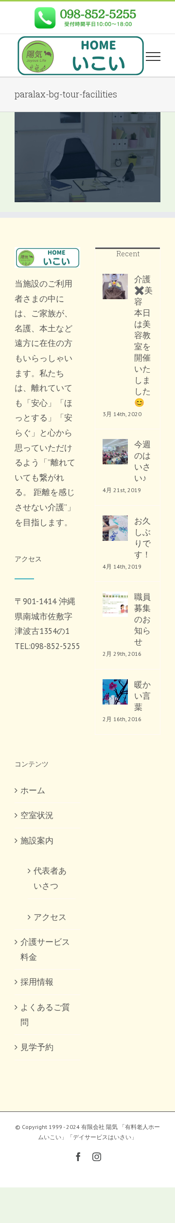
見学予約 (36, 1047)
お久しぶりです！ (142, 538)
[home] (47, 254)
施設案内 (36, 840)
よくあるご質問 (45, 1015)
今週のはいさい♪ (142, 461)
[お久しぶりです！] (115, 528)
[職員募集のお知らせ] (115, 604)
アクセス (50, 917)
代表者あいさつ (50, 878)
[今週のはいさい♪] (115, 451)
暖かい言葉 (142, 695)
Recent (128, 253)
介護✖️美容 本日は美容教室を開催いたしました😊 (143, 341)
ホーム (32, 790)
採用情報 (36, 981)
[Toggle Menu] (153, 56)
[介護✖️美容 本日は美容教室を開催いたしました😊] (115, 286)
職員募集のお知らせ (142, 619)
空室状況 (36, 815)
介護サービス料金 (45, 949)
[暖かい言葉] (115, 692)
